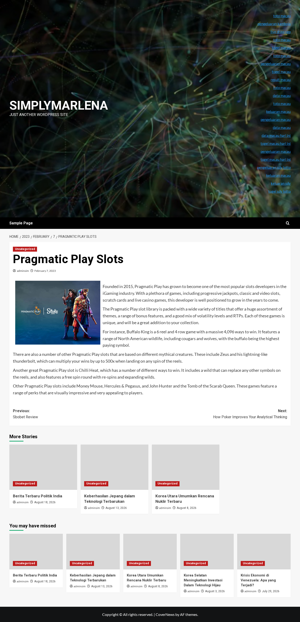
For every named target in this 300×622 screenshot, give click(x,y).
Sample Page (21, 223)
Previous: (25, 414)
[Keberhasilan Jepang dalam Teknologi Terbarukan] (114, 467)
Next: (250, 414)
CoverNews (165, 614)
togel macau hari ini (276, 159)
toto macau (282, 103)
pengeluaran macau (276, 119)
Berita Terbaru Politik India (37, 496)
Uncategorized (25, 249)
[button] (288, 223)
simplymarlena (58, 105)
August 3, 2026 (215, 591)
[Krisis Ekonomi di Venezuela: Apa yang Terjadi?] (264, 551)
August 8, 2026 (186, 508)
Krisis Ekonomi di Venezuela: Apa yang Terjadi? (258, 580)
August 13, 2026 (116, 508)
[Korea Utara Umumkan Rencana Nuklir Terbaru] (186, 467)
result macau (281, 79)
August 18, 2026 (45, 502)
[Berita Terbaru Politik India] (43, 467)
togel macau (281, 71)
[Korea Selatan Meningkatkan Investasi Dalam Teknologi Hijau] (207, 551)
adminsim (23, 271)
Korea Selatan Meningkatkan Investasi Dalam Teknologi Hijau (203, 580)
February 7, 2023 (45, 271)
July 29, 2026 (270, 591)
